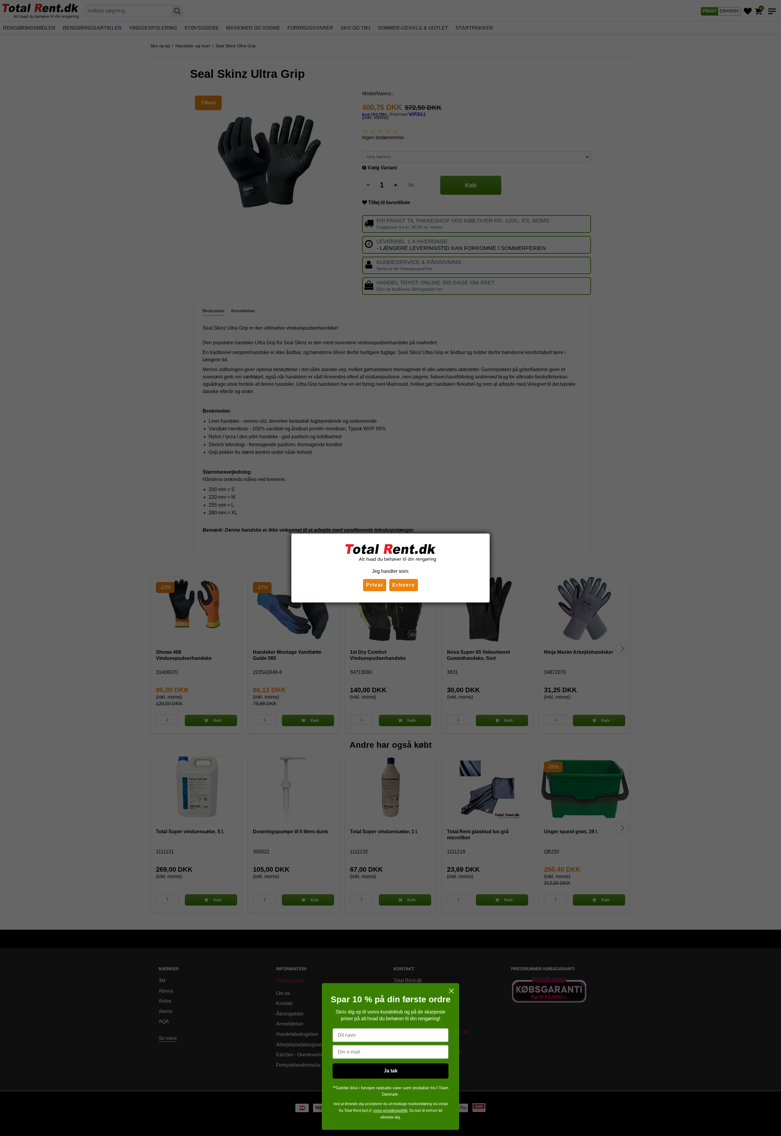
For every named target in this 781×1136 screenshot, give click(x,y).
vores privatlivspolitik (390, 1111)
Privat (374, 585)
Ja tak (391, 1070)
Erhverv (403, 585)
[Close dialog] (451, 991)
